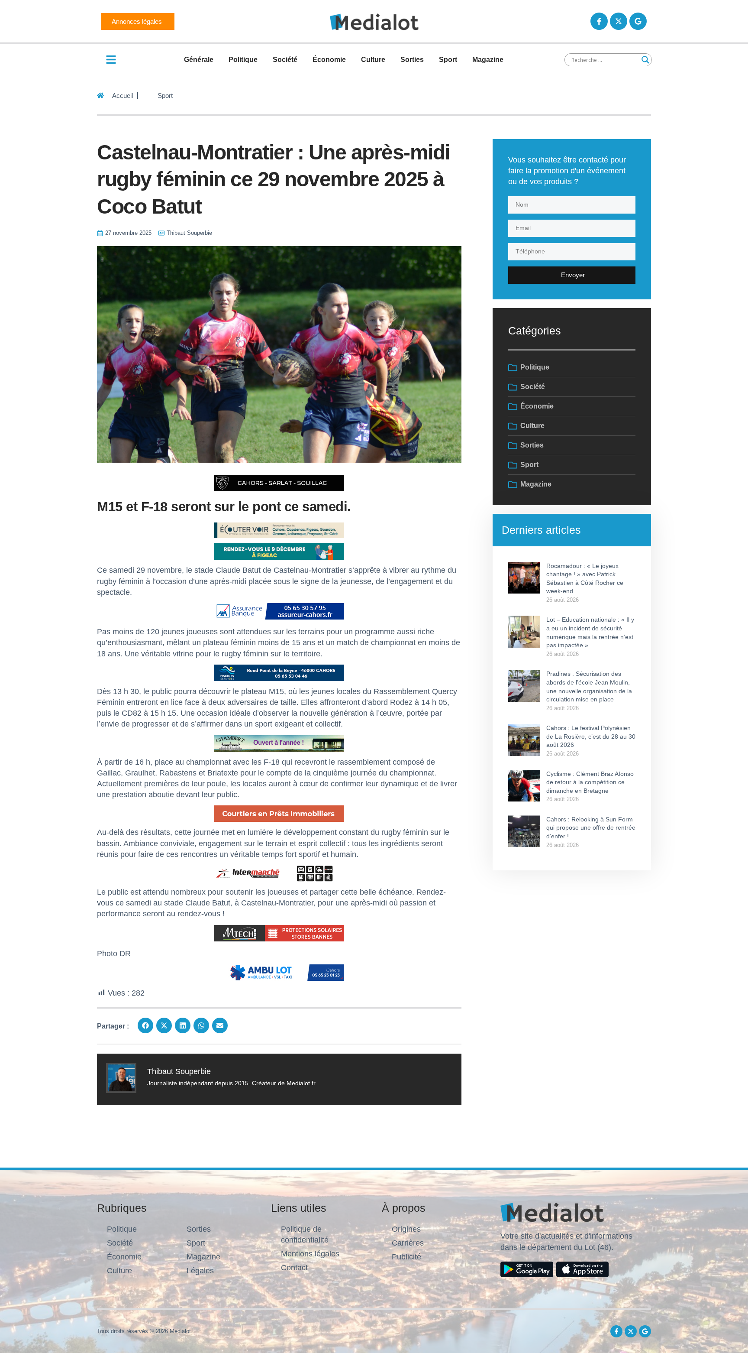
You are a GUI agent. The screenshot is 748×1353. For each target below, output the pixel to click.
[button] (145, 1025)
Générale (198, 59)
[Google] (638, 21)
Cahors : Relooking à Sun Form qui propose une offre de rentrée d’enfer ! (590, 828)
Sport (448, 59)
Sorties (412, 59)
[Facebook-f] (599, 21)
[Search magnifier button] (645, 60)
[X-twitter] (618, 21)
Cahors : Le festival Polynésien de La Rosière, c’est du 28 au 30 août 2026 (590, 736)
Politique (243, 59)
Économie (329, 59)
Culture (373, 59)
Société (285, 59)
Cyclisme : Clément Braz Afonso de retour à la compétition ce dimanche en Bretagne (590, 782)
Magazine (487, 59)
